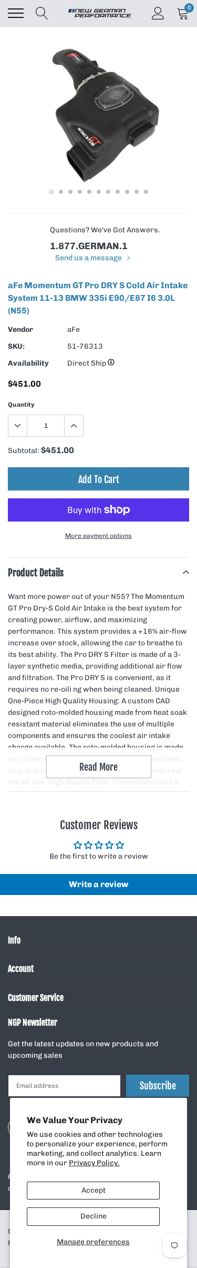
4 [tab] (80, 192)
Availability (28, 363)
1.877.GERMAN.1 (89, 246)
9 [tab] (127, 192)
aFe (73, 329)
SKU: (16, 346)
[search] (42, 13)
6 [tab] (99, 192)
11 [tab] (146, 192)
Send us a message (89, 257)
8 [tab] (118, 192)
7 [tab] (108, 192)
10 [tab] (136, 192)
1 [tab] (51, 192)
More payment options (98, 535)
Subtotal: (23, 450)
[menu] (16, 13)
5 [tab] (89, 192)
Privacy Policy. (94, 1162)
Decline (93, 1216)
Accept (93, 1190)
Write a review (98, 884)
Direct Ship (87, 363)
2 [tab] (61, 192)
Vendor (20, 329)
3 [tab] (70, 192)
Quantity (21, 404)
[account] (158, 12)
